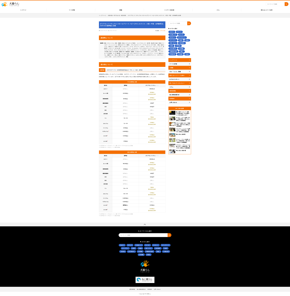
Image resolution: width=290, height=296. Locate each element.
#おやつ (172, 31)
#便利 (180, 40)
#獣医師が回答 (173, 51)
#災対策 (178, 45)
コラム (218, 10)
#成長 (171, 45)
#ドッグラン (173, 40)
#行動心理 (172, 54)
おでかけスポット (175, 79)
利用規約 (172, 98)
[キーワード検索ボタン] (286, 4)
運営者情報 (173, 91)
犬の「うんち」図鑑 (175, 71)
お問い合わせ (173, 102)
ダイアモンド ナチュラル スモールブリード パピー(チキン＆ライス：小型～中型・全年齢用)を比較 (154, 15)
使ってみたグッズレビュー (177, 83)
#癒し (181, 51)
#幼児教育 (181, 43)
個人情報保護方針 (175, 94)
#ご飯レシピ (173, 34)
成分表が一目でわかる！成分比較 (117, 15)
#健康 (187, 40)
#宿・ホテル (173, 43)
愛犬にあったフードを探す (267, 10)
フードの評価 (72, 10)
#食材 (187, 54)
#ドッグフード (181, 37)
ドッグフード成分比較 (169, 10)
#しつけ (181, 34)
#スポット (172, 37)
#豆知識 (180, 54)
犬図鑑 (120, 10)
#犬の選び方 (173, 48)
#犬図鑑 (181, 48)
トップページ (23, 10)
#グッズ (179, 31)
